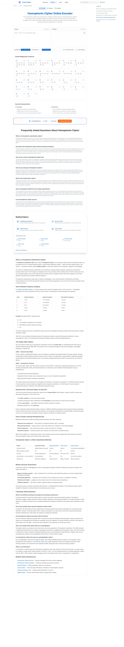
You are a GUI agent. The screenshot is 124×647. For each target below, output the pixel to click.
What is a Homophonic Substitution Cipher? (106, 8)
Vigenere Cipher (74, 445)
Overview (15, 5)
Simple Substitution (54, 445)
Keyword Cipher (21, 565)
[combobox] (90, 2)
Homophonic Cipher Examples (25, 563)
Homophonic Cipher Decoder (25, 560)
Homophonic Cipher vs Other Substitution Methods (106, 20)
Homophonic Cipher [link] (28, 5)
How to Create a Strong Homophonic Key (105, 17)
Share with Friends (65, 121)
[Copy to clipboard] (84, 33)
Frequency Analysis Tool (24, 570)
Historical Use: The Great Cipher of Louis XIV (106, 15)
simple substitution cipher (25, 289)
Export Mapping (81, 49)
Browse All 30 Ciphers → (21, 250)
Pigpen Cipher (21, 572)
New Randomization (69, 49)
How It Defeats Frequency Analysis (104, 11)
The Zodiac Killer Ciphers (102, 13)
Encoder (43, 8)
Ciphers (20, 5)
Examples (58, 8)
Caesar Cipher (63, 445)
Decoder (51, 8)
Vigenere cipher (40, 539)
